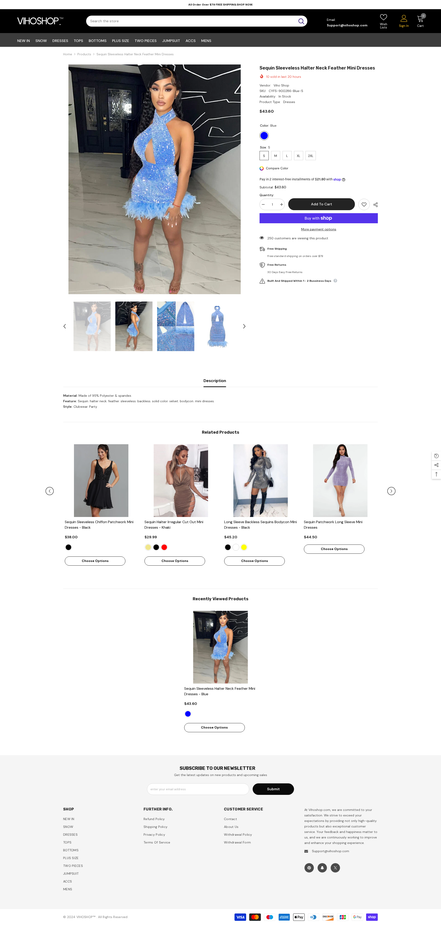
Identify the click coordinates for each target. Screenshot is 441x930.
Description (215, 380)
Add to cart (321, 204)
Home (67, 54)
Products (84, 54)
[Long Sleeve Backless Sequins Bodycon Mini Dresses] (260, 480)
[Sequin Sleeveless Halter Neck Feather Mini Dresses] (220, 647)
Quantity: (267, 195)
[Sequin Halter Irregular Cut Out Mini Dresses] (180, 480)
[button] (64, 326)
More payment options (318, 229)
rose (235, 547)
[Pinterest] (309, 868)
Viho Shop (281, 85)
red (164, 547)
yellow (243, 547)
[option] (154, 179)
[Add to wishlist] (364, 204)
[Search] (196, 21)
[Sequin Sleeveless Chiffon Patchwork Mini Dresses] (101, 480)
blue (187, 713)
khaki (148, 547)
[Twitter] (335, 868)
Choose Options (95, 561)
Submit (273, 789)
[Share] (374, 204)
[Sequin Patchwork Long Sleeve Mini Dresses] (340, 480)
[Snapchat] (322, 868)
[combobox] (190, 21)
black (68, 547)
